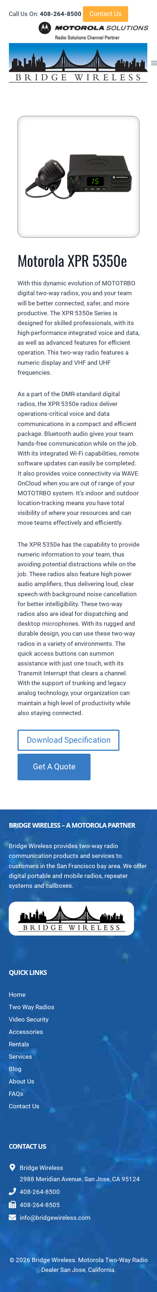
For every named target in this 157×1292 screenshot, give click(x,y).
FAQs (16, 1093)
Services (20, 1056)
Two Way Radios (31, 1007)
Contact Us (105, 13)
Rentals (19, 1044)
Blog (15, 1069)
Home (17, 994)
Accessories (26, 1031)
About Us (21, 1081)
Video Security (29, 1019)
